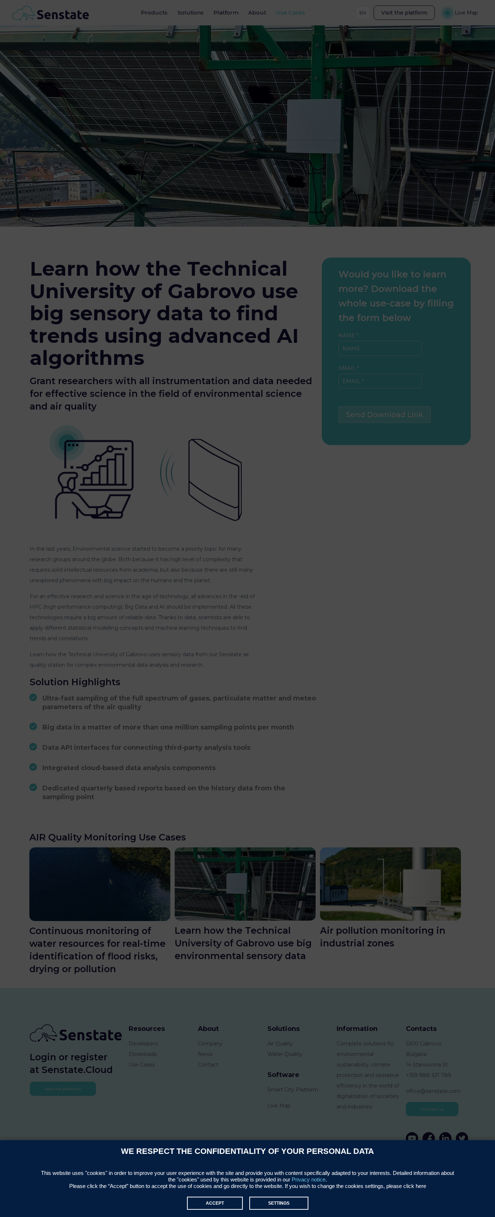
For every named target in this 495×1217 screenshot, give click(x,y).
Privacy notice (308, 1179)
